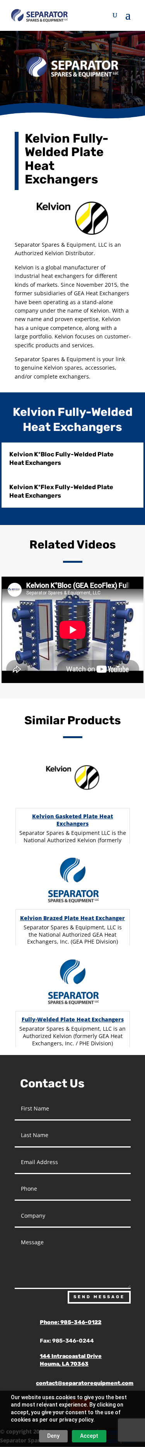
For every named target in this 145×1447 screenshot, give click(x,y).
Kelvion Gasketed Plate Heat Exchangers (72, 820)
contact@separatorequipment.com (84, 1383)
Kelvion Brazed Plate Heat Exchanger (72, 918)
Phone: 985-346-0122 (70, 1322)
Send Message (99, 1296)
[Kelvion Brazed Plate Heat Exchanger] (72, 880)
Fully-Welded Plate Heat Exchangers (73, 1019)
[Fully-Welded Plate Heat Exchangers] (72, 982)
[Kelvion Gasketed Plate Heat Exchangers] (72, 779)
